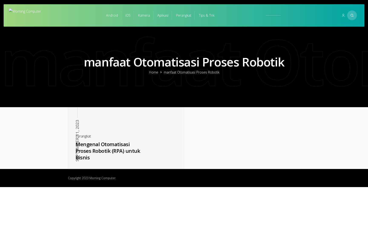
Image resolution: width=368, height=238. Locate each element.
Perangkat (183, 15)
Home (153, 72)
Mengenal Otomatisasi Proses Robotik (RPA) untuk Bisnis (108, 151)
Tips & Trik (206, 15)
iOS (128, 15)
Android (112, 15)
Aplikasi (162, 15)
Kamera (144, 15)
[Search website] (352, 15)
